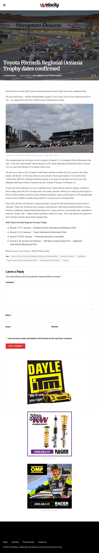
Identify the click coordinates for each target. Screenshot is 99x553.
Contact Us (42, 542)
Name (9, 315)
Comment (10, 282)
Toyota (65, 260)
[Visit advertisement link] (49, 434)
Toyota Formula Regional (52, 75)
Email (9, 326)
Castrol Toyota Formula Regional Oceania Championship (34, 256)
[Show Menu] (4, 5)
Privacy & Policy (28, 542)
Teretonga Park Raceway (50, 260)
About (5, 542)
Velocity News (10, 75)
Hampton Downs (67, 256)
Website (54, 326)
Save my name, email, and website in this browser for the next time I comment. (40, 338)
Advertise (15, 542)
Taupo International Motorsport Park (22, 260)
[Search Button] (94, 5)
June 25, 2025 (25, 75)
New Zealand (38, 75)
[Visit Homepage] (49, 5)
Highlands (81, 256)
